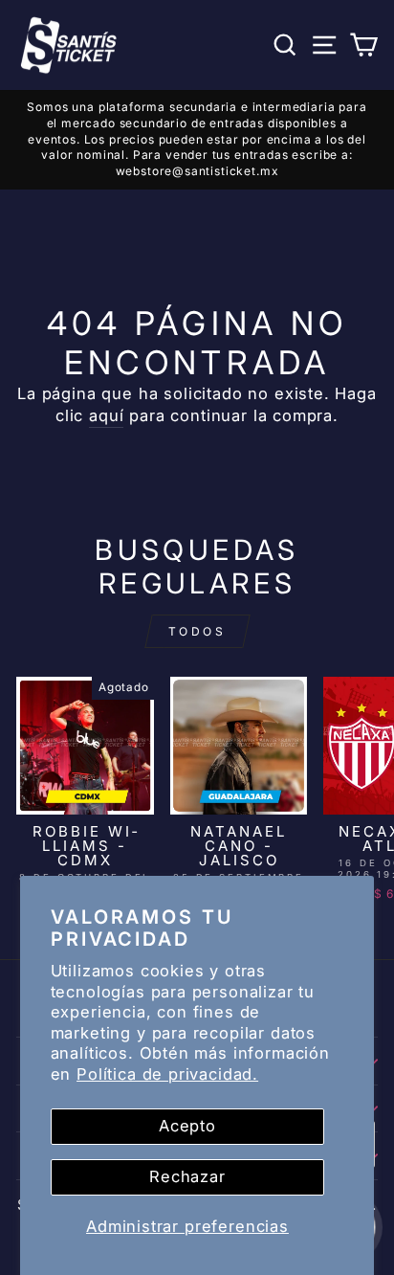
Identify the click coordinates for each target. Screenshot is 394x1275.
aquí (106, 415)
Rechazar (187, 1176)
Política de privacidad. (167, 1074)
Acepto (187, 1125)
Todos (197, 631)
